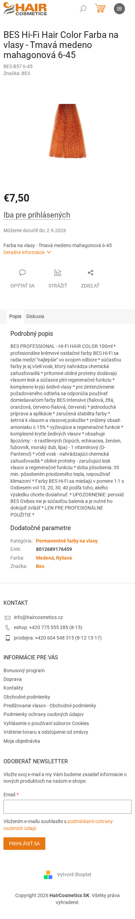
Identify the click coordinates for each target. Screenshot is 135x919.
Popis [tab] (15, 316)
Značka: (16, 73)
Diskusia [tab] (35, 316)
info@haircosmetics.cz (38, 617)
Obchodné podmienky (26, 697)
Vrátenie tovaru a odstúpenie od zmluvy (45, 732)
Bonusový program (24, 670)
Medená (45, 558)
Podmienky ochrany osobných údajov (43, 714)
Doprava (12, 679)
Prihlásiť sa (24, 843)
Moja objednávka (21, 741)
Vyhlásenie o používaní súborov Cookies (46, 723)
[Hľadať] (83, 9)
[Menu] (119, 9)
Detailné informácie (24, 252)
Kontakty (13, 688)
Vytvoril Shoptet (74, 874)
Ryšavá (64, 558)
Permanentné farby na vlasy (67, 541)
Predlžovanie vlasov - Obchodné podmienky (49, 705)
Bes (40, 566)
